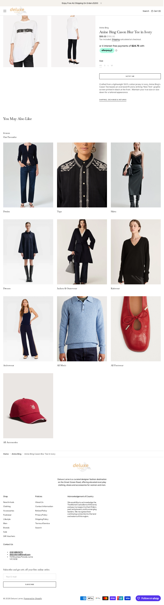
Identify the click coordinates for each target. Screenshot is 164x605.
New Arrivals (8, 502)
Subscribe (29, 584)
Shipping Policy (41, 519)
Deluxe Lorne (17, 598)
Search (38, 527)
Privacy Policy (41, 515)
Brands (6, 527)
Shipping (114, 39)
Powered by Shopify (33, 598)
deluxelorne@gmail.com (20, 554)
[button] (4, 11)
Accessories (8, 510)
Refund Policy (41, 510)
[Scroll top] (156, 600)
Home (6, 454)
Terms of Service (42, 523)
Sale (5, 532)
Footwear (7, 515)
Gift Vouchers (9, 536)
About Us (39, 502)
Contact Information (44, 506)
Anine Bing (102, 27)
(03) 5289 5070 (16, 552)
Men (5, 523)
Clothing (7, 506)
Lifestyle (7, 519)
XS (99, 65)
